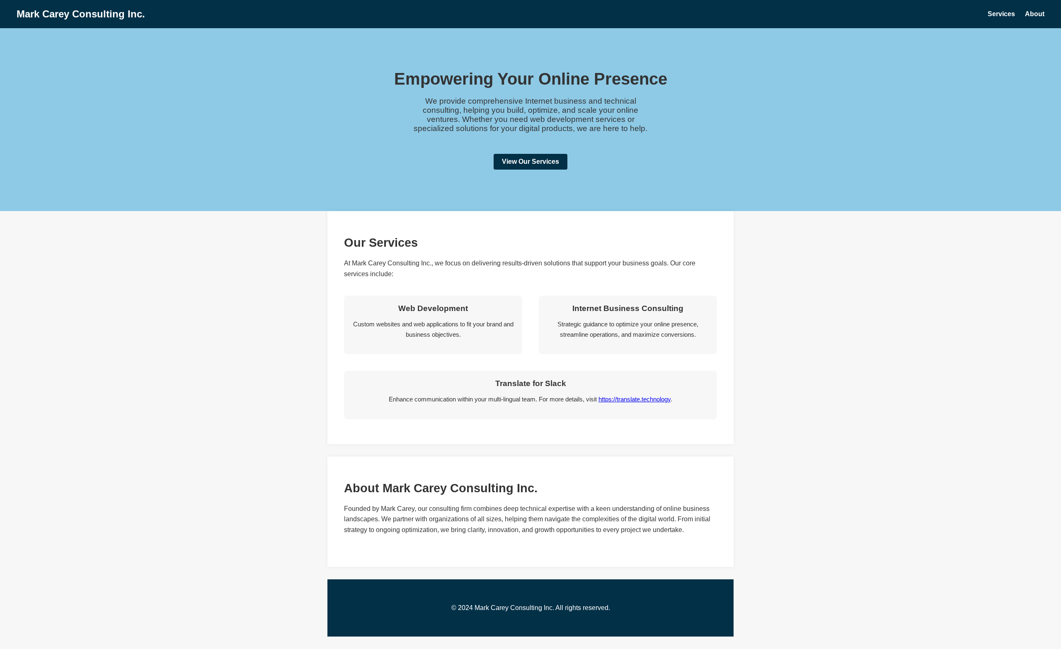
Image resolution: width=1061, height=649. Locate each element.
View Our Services (530, 161)
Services (1001, 13)
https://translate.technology (634, 399)
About (1034, 13)
